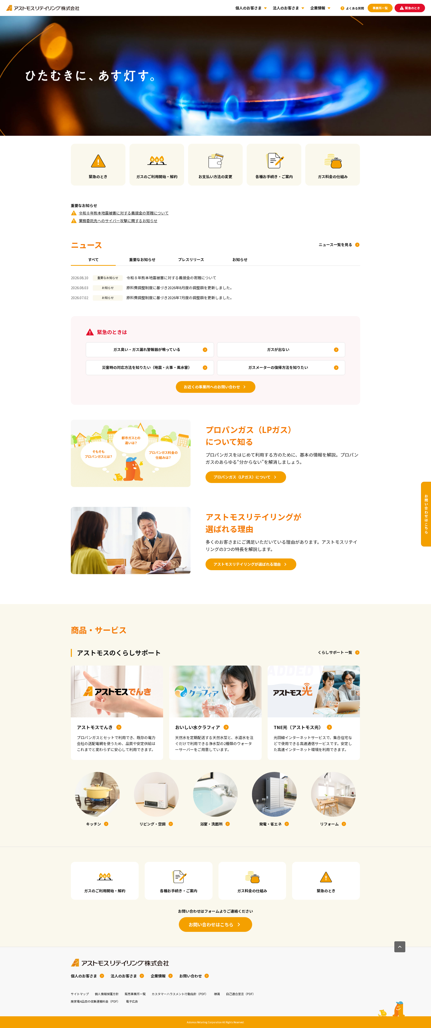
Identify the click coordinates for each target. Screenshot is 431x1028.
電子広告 (132, 1001)
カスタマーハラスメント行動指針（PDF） (180, 994)
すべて (93, 259)
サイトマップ (80, 994)
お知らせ (239, 259)
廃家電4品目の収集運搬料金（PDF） (95, 1001)
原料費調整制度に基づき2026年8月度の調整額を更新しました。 (180, 287)
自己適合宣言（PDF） (240, 994)
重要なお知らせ (142, 259)
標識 (217, 994)
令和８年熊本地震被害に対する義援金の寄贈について (124, 212)
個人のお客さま (248, 7)
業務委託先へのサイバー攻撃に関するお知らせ (118, 220)
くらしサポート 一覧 (335, 652)
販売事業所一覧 (135, 994)
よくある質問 (355, 8)
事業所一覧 (380, 8)
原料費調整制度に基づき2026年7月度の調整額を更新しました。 (180, 297)
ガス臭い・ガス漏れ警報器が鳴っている (146, 349)
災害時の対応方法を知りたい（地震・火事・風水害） (147, 367)
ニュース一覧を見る (335, 244)
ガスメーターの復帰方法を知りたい (278, 367)
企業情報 (317, 7)
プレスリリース (191, 259)
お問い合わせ (190, 975)
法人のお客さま (286, 7)
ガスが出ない (278, 349)
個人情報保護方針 (107, 994)
